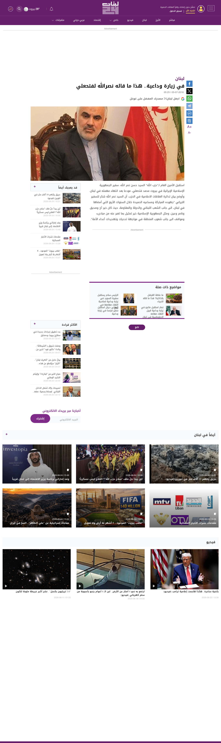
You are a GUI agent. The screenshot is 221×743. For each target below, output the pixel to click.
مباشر (172, 20)
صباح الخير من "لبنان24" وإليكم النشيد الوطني (46, 375)
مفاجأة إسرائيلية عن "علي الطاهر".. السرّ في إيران (39, 523)
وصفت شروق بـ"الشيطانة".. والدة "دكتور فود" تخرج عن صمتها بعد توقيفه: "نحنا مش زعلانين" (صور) (46, 347)
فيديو (130, 20)
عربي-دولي (79, 20)
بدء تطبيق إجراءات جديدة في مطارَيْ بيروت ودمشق (46, 333)
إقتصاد (97, 20)
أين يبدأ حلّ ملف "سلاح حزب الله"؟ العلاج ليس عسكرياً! (47, 210)
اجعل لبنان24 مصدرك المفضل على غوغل (155, 98)
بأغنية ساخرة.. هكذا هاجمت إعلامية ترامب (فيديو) (191, 592)
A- (189, 132)
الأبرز (158, 20)
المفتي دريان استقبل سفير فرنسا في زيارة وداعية (108, 311)
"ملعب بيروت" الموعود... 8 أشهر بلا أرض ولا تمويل (48, 252)
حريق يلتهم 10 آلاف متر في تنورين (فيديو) (47, 196)
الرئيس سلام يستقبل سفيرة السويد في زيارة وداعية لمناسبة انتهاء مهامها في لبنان (108, 302)
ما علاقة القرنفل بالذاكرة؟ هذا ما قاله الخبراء (153, 298)
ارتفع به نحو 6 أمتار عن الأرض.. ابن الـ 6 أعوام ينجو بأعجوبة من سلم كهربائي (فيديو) (111, 593)
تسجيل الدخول (176, 11)
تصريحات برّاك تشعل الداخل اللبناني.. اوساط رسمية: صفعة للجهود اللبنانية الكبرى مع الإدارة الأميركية (46, 389)
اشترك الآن (190, 10)
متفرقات (59, 20)
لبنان (144, 20)
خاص (115, 20)
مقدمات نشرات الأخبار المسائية (50, 238)
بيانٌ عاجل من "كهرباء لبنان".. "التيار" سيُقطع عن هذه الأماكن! (47, 361)
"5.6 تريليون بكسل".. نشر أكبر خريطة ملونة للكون (43, 592)
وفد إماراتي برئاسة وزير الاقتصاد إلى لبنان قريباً (49, 224)
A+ (189, 127)
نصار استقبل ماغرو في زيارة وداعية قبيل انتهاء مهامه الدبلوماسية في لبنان (152, 312)
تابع (137, 327)
